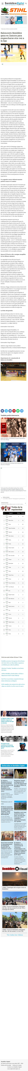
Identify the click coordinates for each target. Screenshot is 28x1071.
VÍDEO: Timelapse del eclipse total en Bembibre (14, 888)
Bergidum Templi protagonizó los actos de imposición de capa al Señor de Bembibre (20, 783)
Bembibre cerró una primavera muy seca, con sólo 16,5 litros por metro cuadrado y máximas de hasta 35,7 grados (20, 816)
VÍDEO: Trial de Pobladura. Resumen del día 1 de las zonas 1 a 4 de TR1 (13, 930)
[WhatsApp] (18, 411)
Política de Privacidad (6, 1065)
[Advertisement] (14, 998)
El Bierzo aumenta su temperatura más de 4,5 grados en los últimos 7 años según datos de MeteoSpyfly (7, 810)
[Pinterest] (14, 411)
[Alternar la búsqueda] (26, 3)
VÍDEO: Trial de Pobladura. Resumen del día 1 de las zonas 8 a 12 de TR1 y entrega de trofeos (13, 908)
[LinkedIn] (10, 411)
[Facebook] (2, 411)
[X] (6, 411)
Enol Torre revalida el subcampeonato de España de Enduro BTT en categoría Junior (7, 846)
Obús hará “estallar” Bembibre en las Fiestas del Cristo (12, 669)
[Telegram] (21, 411)
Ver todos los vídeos (15, 935)
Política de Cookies (17, 1065)
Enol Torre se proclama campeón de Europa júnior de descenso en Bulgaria (12, 680)
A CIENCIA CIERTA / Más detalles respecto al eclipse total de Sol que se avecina (7, 721)
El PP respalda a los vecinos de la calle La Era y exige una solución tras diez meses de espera (13, 685)
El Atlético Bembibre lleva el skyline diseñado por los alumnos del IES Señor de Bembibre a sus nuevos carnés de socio (7, 786)
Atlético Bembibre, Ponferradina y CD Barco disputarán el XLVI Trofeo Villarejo (12, 674)
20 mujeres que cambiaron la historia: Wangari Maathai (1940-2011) (7, 746)
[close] (2, 3)
